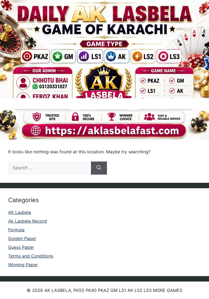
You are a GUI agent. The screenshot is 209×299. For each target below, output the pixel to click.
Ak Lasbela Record (27, 221)
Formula (16, 229)
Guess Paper (21, 247)
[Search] (99, 168)
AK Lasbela (19, 212)
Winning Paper (23, 264)
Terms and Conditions (30, 256)
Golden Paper (22, 238)
